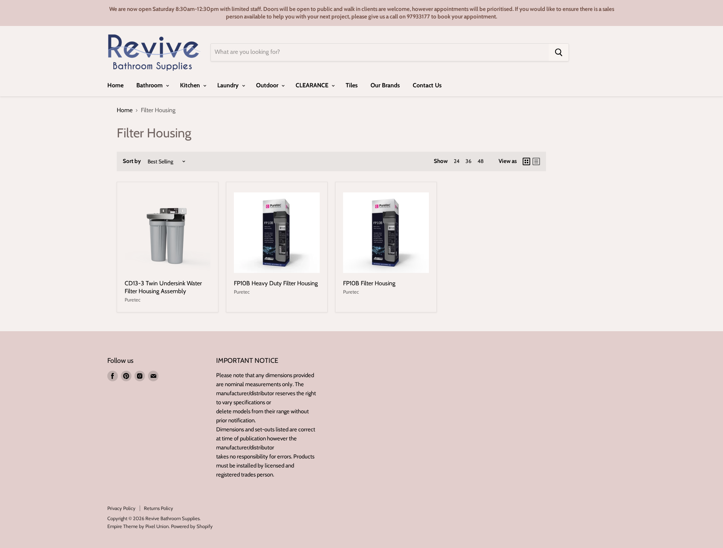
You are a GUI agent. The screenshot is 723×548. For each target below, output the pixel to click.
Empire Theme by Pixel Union (138, 526)
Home (115, 85)
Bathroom (150, 85)
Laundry (228, 85)
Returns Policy (158, 508)
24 (456, 161)
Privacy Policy (121, 508)
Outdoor (268, 85)
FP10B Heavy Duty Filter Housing (276, 283)
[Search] (559, 52)
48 (480, 161)
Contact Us (427, 85)
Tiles (352, 85)
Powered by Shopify (192, 526)
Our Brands (385, 85)
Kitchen (190, 85)
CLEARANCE (313, 85)
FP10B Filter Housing (369, 283)
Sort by (132, 161)
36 (468, 161)
